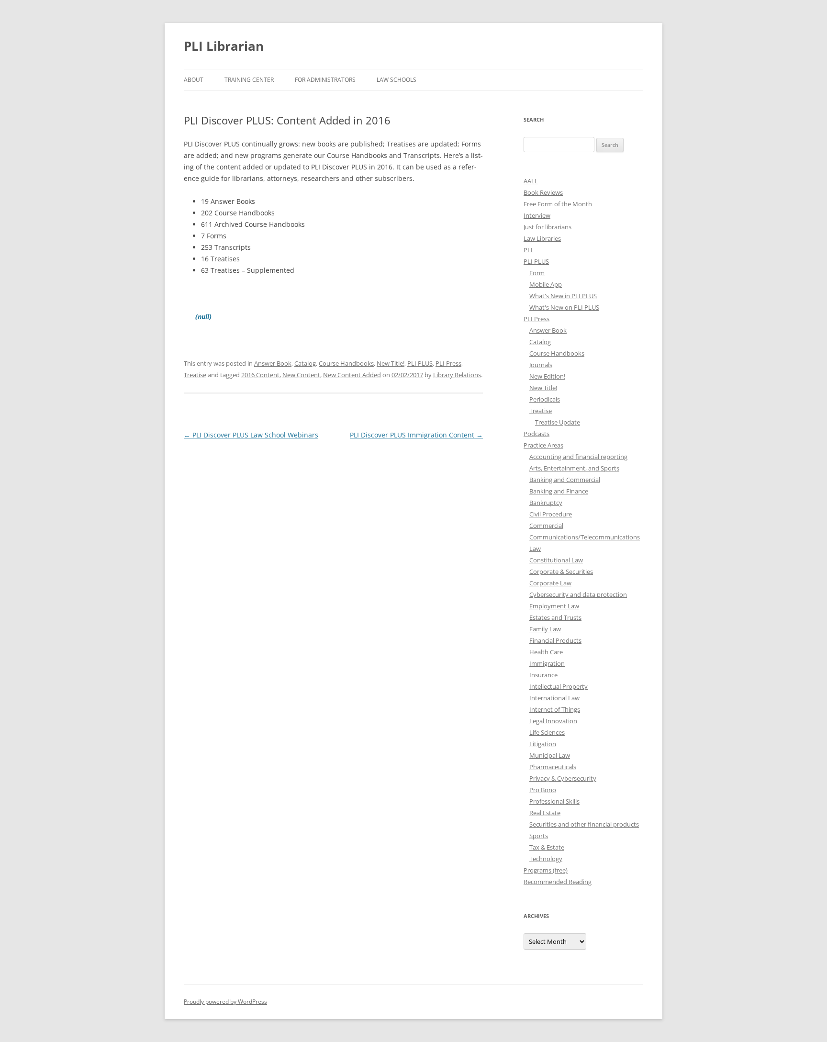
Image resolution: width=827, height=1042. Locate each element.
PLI (528, 250)
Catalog (305, 363)
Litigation (542, 743)
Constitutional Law (556, 560)
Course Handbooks (346, 363)
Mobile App (545, 284)
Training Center (249, 80)
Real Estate (544, 812)
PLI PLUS (420, 363)
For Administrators (325, 80)
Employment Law (554, 606)
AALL (531, 181)
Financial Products (555, 640)
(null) (203, 316)
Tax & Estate (546, 847)
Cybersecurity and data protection (578, 594)
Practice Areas (543, 445)
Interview (537, 215)
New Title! (390, 363)
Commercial (546, 525)
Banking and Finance (558, 491)
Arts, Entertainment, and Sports (574, 468)
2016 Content (260, 374)
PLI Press (448, 363)
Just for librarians (547, 227)
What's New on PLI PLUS (564, 307)
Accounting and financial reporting (578, 456)
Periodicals (544, 399)
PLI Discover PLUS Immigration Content (416, 434)
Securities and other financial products (584, 824)
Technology (545, 858)
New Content (301, 374)
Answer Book (272, 363)
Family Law (545, 629)
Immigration (547, 663)
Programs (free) (546, 870)
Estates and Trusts (555, 617)
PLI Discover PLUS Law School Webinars (251, 434)
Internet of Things (554, 709)
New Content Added (352, 374)
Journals (540, 364)
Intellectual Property (558, 686)
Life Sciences (547, 732)
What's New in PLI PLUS (563, 295)
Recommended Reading (558, 881)
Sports (538, 835)
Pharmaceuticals (552, 766)
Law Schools (396, 80)
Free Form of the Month (558, 204)
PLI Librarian (224, 46)
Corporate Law (550, 583)
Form (537, 273)
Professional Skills (554, 801)
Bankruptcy (545, 502)
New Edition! (547, 376)
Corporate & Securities (561, 571)
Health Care (546, 652)
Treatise (195, 374)
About (193, 80)
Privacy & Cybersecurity (562, 778)
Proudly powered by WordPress (225, 1001)
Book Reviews (543, 192)
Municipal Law (549, 755)
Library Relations (457, 374)
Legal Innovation (553, 721)
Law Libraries (542, 238)
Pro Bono (542, 789)
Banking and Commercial (564, 479)
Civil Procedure (550, 514)
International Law (554, 698)
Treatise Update (557, 422)
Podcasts (536, 433)
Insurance (543, 675)
